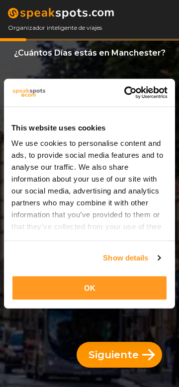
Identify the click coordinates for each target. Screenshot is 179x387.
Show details (125, 258)
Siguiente (114, 355)
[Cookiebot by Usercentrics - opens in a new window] (126, 92)
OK (89, 287)
